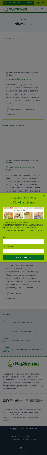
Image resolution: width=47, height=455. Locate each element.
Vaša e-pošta (7, 247)
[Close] (44, 195)
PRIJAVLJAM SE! (23, 257)
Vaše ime (6, 237)
